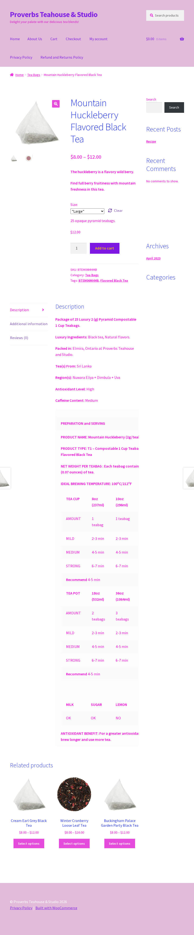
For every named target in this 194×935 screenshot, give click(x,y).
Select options (29, 843)
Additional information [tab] (29, 323)
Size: (74, 204)
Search (151, 99)
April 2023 (153, 258)
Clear (118, 210)
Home (15, 38)
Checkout (73, 38)
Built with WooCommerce (56, 907)
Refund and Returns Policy (61, 57)
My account (98, 38)
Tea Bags (33, 75)
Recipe (151, 141)
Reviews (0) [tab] (19, 337)
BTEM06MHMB (89, 280)
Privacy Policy (21, 57)
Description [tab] (19, 309)
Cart (53, 38)
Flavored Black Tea (114, 280)
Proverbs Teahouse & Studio (53, 14)
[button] (56, 104)
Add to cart (104, 248)
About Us (34, 38)
